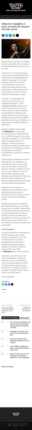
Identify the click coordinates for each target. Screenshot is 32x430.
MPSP (26, 118)
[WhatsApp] (13, 35)
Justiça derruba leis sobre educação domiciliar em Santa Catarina (20, 340)
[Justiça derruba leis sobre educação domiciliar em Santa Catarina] (5, 340)
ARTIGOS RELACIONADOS (10, 318)
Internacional (19, 424)
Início (5, 424)
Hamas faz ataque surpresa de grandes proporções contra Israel (8, 310)
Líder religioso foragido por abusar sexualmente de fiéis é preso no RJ (20, 348)
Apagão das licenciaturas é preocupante (25, 309)
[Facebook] (3, 35)
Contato (22, 425)
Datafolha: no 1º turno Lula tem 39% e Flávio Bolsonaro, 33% (19, 333)
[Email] (17, 35)
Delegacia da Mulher (10, 106)
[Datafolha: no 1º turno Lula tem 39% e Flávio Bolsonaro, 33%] (5, 333)
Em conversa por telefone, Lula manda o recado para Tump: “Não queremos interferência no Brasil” (20, 324)
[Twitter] (6, 35)
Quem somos (16, 425)
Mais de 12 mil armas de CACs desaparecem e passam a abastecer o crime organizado (19, 355)
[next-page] (5, 361)
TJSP (18, 249)
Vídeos (9, 425)
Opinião (25, 424)
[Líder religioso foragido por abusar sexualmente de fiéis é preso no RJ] (5, 348)
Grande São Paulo (20, 78)
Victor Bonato (10, 85)
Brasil (13, 424)
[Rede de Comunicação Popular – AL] (16, 7)
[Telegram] (10, 35)
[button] (2, 17)
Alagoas (9, 424)
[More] (21, 35)
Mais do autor (24, 318)
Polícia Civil (9, 242)
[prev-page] (2, 361)
